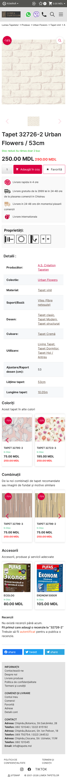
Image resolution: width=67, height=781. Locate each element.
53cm (42, 382)
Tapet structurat (49, 323)
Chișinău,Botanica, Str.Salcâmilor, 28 (36, 723)
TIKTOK (41, 769)
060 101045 (22, 742)
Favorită (9, 704)
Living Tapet (46, 344)
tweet (32, 652)
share (11, 652)
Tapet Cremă (46, 334)
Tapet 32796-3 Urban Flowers (14, 525)
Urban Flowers (48, 280)
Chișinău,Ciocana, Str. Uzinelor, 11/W (36, 738)
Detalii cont (11, 712)
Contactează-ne (14, 670)
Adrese (9, 708)
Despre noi (11, 674)
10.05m (43, 392)
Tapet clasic (46, 315)
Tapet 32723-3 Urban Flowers (47, 449)
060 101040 (22, 726)
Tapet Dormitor (48, 348)
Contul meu (11, 696)
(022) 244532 (40, 734)
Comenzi (10, 700)
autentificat (27, 631)
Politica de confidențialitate (20, 681)
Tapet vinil (45, 290)
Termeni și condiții (15, 685)
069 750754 (22, 734)
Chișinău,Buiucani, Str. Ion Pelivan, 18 (36, 730)
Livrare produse (14, 678)
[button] (33, 121)
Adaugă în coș (30, 169)
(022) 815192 (40, 726)
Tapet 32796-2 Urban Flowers (47, 525)
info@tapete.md (22, 745)
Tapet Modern (47, 319)
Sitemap (15, 775)
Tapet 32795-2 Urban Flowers (14, 449)
